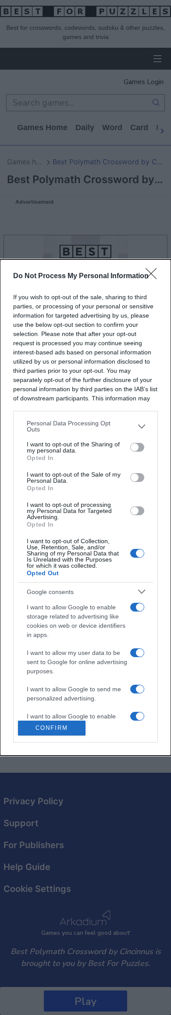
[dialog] (85, 507)
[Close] (154, 276)
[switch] (137, 447)
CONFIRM (52, 728)
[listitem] (85, 426)
